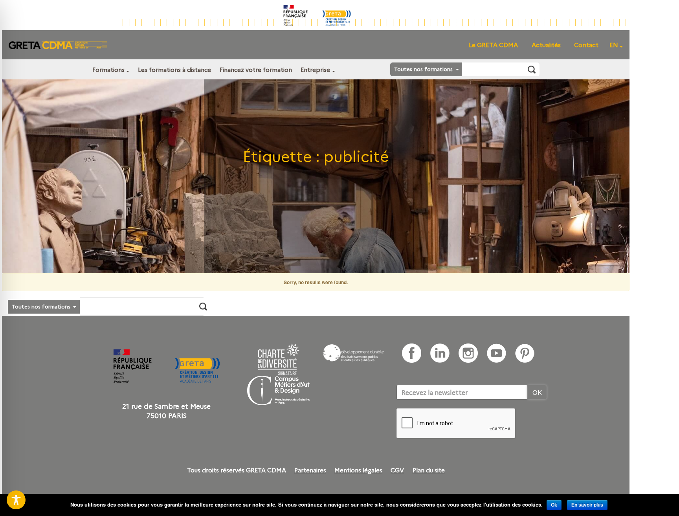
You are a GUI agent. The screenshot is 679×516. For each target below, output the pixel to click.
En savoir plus (587, 505)
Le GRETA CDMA (493, 44)
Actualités (546, 44)
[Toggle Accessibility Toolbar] (16, 500)
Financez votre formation (256, 69)
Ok (554, 505)
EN (613, 44)
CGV (397, 470)
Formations (108, 69)
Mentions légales (358, 470)
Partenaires (310, 470)
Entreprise (315, 69)
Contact (586, 44)
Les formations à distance (174, 69)
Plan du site (429, 470)
